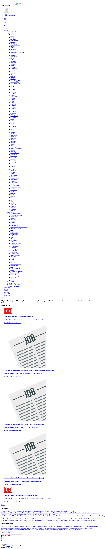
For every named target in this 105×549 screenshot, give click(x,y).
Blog (2, 531)
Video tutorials (14, 534)
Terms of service (8, 531)
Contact (20, 534)
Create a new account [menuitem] (9, 15)
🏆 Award (4, 544)
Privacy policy (5, 532)
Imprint (2, 534)
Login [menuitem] (5, 14)
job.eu (8, 546)
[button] (6, 12)
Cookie (7, 534)
